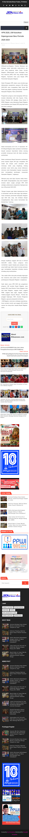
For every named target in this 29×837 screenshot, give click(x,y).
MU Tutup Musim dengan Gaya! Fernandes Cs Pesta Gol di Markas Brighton (14, 385)
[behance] (22, 5)
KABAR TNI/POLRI (8, 607)
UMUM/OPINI (18, 615)
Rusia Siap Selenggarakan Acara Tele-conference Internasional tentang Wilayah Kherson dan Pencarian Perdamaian (13, 370)
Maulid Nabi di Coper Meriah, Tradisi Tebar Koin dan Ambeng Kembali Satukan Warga (17, 525)
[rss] (19, 5)
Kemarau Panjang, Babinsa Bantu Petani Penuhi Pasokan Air (18, 632)
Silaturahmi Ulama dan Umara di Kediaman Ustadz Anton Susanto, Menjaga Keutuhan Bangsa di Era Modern (14, 416)
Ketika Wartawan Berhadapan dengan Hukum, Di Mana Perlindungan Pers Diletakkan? (17, 512)
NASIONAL (6, 610)
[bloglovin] (13, 5)
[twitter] (6, 5)
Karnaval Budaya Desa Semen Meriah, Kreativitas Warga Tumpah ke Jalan (18, 498)
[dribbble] (16, 5)
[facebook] (3, 5)
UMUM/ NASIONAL (8, 615)
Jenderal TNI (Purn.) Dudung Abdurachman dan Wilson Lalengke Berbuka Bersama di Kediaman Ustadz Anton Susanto (13, 401)
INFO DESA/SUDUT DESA (9, 612)
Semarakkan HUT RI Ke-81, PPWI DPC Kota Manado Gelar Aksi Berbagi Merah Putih (18, 719)
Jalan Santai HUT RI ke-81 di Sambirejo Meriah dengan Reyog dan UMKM (17, 518)
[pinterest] (10, 5)
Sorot (12, 610)
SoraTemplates (11, 832)
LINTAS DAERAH (19, 607)
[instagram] (25, 5)
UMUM (3, 45)
